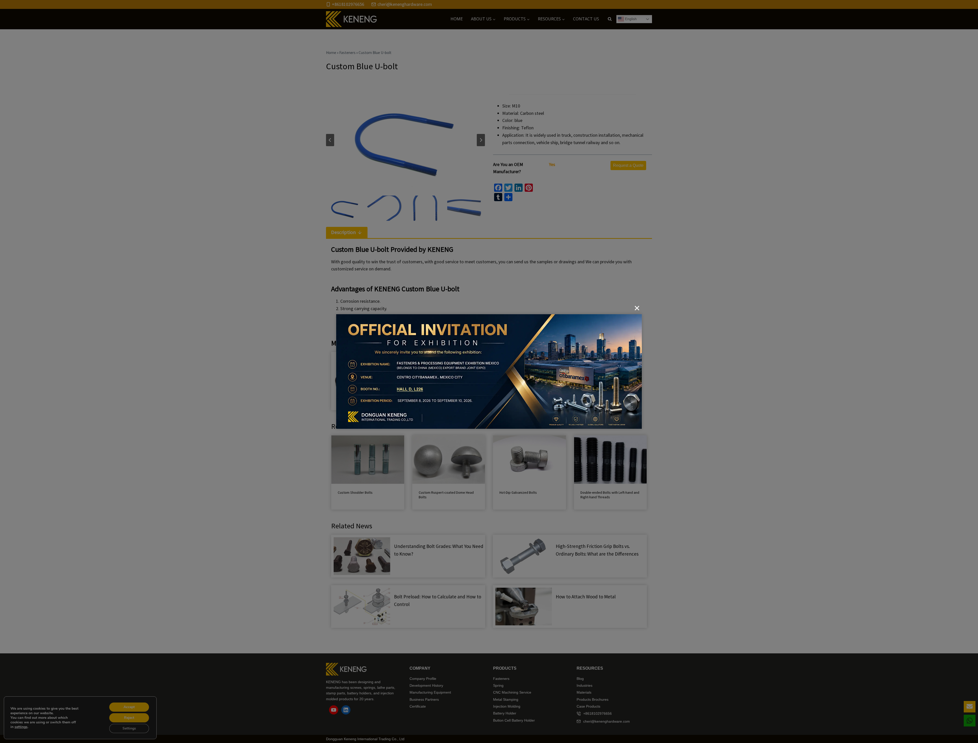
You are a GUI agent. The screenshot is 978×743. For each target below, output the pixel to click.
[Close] (637, 308)
